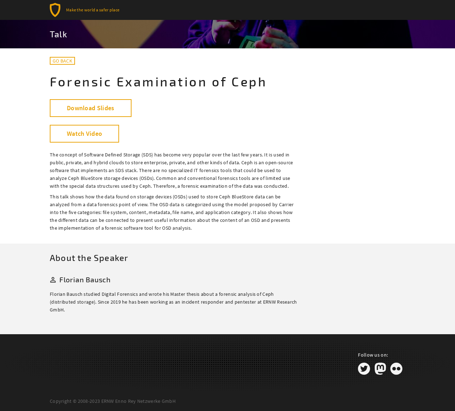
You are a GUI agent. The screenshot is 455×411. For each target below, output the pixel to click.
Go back (62, 61)
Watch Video (84, 133)
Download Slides (90, 108)
